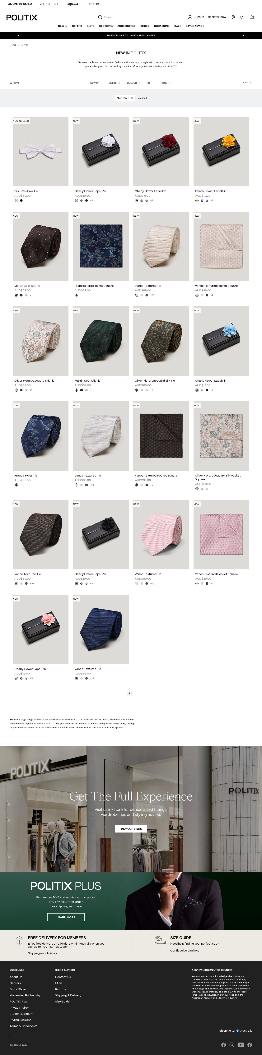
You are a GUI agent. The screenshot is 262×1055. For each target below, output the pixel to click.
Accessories (126, 26)
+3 (91, 201)
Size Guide (62, 1001)
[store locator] (231, 17)
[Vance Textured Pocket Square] (221, 246)
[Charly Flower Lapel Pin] (101, 151)
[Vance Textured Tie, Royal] (76, 678)
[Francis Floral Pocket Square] (101, 246)
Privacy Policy (19, 1008)
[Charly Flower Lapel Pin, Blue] (81, 201)
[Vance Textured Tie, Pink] (137, 584)
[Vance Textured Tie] (161, 246)
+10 (152, 295)
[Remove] (132, 98)
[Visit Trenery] (93, 4)
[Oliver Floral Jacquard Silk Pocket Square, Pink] (207, 489)
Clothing (106, 26)
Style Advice (195, 26)
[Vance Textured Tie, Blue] (142, 295)
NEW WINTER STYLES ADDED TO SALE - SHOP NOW (131, 35)
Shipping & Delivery (68, 995)
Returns (60, 989)
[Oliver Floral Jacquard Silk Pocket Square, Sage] (197, 489)
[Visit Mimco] (72, 4)
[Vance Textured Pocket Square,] (137, 485)
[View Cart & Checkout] (251, 18)
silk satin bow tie (26, 191)
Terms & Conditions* (23, 1026)
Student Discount (21, 1014)
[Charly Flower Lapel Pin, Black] (76, 584)
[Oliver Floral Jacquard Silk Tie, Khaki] (21, 390)
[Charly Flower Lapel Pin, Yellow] (197, 201)
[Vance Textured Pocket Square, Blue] (202, 295)
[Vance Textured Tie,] (16, 584)
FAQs (58, 983)
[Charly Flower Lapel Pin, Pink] (16, 678)
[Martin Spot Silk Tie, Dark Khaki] (76, 390)
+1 (31, 295)
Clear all (142, 98)
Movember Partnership (25, 995)
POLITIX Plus (18, 1001)
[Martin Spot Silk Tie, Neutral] (26, 295)
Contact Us (63, 977)
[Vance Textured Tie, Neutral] (137, 295)
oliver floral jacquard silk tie (34, 381)
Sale (177, 26)
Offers (77, 26)
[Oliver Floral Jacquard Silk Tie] (40, 341)
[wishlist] (240, 17)
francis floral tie (25, 475)
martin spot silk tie (27, 286)
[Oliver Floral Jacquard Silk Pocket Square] (221, 436)
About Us (16, 977)
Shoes (144, 26)
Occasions (162, 26)
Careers (15, 983)
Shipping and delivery (42, 953)
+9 (212, 295)
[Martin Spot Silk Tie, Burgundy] (21, 295)
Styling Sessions (20, 1020)
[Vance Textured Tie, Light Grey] (76, 485)
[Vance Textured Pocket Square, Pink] (197, 584)
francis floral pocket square (94, 286)
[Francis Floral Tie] (40, 436)
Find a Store (18, 989)
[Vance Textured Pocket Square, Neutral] (197, 295)
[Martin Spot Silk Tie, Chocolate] (16, 295)
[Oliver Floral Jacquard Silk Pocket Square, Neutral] (202, 489)
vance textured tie (148, 286)
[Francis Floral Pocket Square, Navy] (76, 295)
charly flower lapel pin (90, 191)
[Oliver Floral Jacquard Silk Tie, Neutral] (26, 390)
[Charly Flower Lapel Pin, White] (76, 201)
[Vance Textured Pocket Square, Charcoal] (207, 295)
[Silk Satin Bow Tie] (40, 151)
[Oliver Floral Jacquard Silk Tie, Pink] (147, 390)
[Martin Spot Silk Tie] (40, 246)
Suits (90, 26)
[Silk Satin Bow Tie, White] (16, 201)
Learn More (66, 917)
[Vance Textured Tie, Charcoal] (147, 295)
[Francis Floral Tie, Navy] (16, 485)
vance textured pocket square (216, 286)
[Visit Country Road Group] (20, 4)
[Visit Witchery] (49, 4)
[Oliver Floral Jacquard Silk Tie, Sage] (16, 390)
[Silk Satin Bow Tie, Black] (21, 201)
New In (62, 26)
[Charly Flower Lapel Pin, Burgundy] (86, 201)
